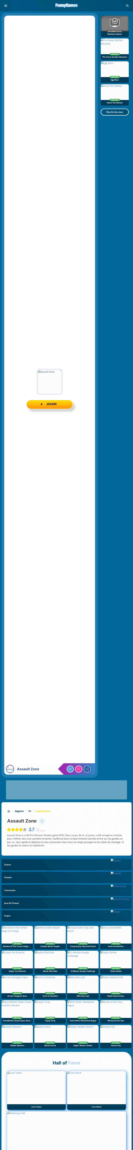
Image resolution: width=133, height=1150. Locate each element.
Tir (29, 811)
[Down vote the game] (78, 769)
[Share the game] (87, 769)
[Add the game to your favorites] (42, 821)
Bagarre (19, 811)
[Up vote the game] (70, 769)
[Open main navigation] (5, 5)
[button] (127, 5)
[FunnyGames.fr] (9, 811)
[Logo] (66, 5)
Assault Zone (43, 811)
